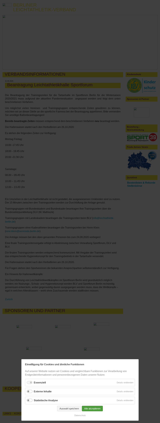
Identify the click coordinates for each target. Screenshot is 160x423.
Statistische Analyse (46, 400)
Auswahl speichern (69, 408)
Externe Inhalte (43, 391)
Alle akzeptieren (92, 408)
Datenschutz (80, 415)
